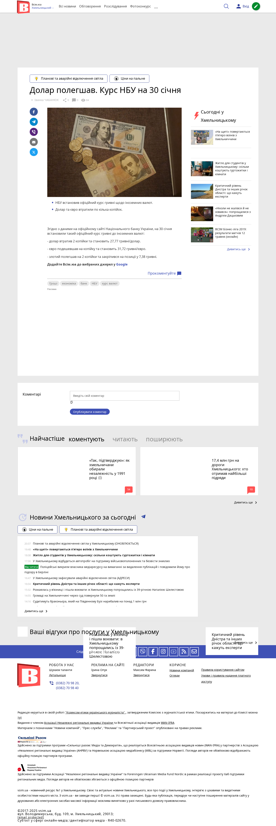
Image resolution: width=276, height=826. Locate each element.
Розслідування (115, 6)
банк (84, 283)
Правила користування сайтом (222, 670)
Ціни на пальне (133, 78)
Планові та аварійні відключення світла (72, 78)
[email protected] (31, 817)
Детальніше (57, 675)
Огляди (175, 675)
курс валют (110, 283)
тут (20, 717)
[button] (143, 517)
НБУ (94, 283)
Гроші (53, 283)
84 (85, 100)
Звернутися (99, 675)
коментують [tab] (86, 439)
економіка (69, 283)
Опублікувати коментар (89, 412)
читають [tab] (125, 439)
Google (121, 264)
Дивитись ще (239, 249)
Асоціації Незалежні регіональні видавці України (79, 723)
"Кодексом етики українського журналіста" (95, 712)
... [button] (156, 6)
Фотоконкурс (140, 6)
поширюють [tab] (164, 439)
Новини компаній (182, 670)
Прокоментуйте (165, 273)
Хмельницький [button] (42, 7)
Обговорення (90, 6)
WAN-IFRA (167, 723)
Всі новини (67, 6)
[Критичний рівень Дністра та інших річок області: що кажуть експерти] (199, 621)
